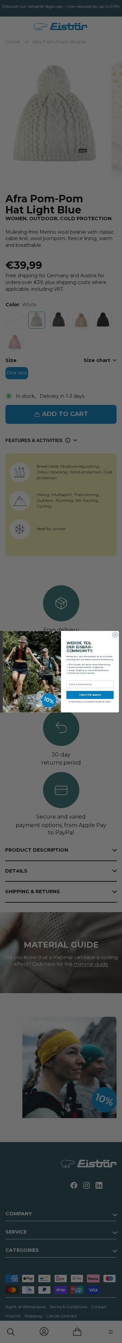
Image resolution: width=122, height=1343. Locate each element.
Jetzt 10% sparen (90, 694)
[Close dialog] (115, 634)
